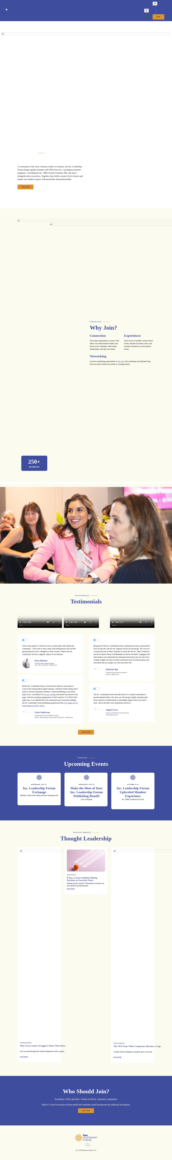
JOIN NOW (25, 187)
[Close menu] (155, 3)
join (158, 17)
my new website (50, 694)
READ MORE (24, 1056)
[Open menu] (146, 10)
